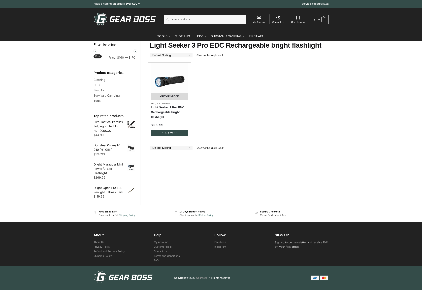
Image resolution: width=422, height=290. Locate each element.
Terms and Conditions (167, 255)
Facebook (220, 242)
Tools (97, 100)
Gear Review (298, 22)
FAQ (156, 260)
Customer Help (163, 246)
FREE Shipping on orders (117, 3)
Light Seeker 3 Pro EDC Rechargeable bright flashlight (167, 112)
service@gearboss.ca (315, 3)
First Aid (99, 90)
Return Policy (206, 215)
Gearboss (201, 277)
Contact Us (278, 22)
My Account (259, 22)
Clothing (99, 80)
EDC (153, 103)
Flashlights (163, 103)
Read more (169, 133)
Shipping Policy (127, 215)
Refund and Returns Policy (109, 251)
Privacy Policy (102, 246)
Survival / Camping (107, 95)
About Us (99, 242)
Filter (97, 56)
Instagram (220, 246)
